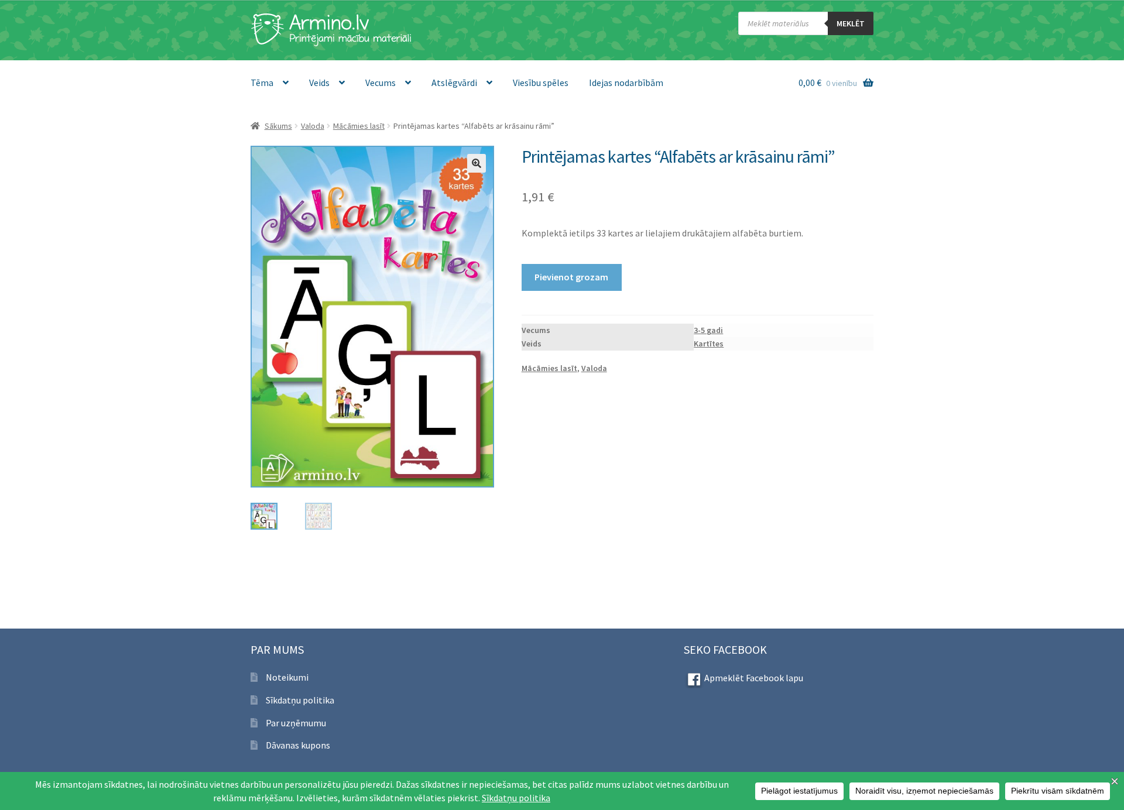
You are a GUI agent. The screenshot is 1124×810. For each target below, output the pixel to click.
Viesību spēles (540, 82)
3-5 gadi (708, 330)
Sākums (278, 126)
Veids (319, 82)
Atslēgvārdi (454, 82)
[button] (476, 163)
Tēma (262, 82)
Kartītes (709, 343)
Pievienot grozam (571, 277)
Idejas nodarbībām (626, 82)
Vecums (380, 82)
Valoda (312, 126)
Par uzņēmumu (296, 723)
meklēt (851, 23)
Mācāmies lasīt (359, 126)
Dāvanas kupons (298, 745)
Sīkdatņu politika (300, 700)
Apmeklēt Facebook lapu (753, 678)
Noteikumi (287, 677)
